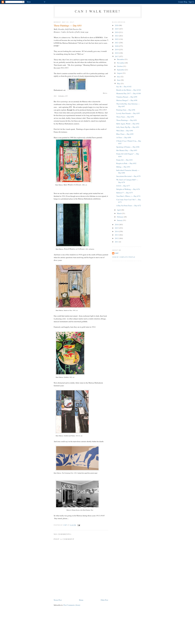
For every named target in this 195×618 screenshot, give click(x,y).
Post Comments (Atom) (72, 605)
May (119, 83)
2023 (117, 35)
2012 (117, 238)
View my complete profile (123, 257)
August (120, 73)
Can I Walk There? (97, 11)
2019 (117, 49)
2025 (117, 29)
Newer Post (58, 600)
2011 (117, 242)
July (118, 76)
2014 (117, 231)
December (121, 59)
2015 (117, 228)
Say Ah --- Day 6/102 (123, 86)
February (120, 217)
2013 (117, 235)
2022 (117, 39)
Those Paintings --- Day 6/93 (126, 120)
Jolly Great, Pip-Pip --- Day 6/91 (127, 127)
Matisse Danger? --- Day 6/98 (126, 100)
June (119, 80)
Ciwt (117, 253)
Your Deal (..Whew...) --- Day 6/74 (128, 196)
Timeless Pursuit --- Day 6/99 (126, 97)
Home (81, 600)
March (119, 213)
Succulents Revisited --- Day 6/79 (128, 176)
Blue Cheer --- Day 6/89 (124, 134)
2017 (117, 56)
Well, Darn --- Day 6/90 (124, 130)
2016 (117, 224)
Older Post (104, 600)
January (120, 220)
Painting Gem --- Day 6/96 (125, 110)
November (121, 63)
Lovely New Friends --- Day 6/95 (128, 113)
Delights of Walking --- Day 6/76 (128, 189)
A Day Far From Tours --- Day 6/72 (128, 205)
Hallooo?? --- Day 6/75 (124, 192)
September (121, 69)
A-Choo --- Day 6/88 (123, 137)
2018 (117, 53)
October (120, 66)
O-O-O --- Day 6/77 (123, 186)
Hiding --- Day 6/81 (123, 167)
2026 (117, 25)
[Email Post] (78, 525)
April (119, 210)
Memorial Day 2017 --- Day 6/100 (128, 93)
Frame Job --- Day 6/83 (124, 160)
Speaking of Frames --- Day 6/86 (127, 147)
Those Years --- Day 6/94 (125, 117)
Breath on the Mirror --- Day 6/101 (128, 90)
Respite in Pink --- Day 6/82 (126, 163)
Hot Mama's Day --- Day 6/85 (126, 150)
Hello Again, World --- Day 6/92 (127, 123)
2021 (117, 42)
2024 (117, 32)
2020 (117, 46)
